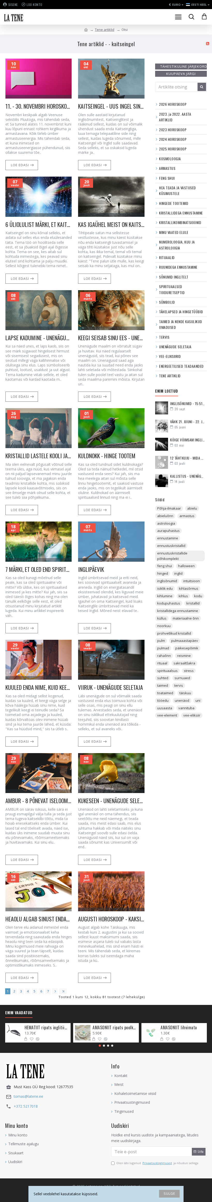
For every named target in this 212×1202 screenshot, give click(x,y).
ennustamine (167, 538)
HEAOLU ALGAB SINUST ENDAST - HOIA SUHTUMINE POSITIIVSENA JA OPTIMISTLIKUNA (38, 919)
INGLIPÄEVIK (91, 569)
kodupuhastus (168, 603)
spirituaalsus (167, 670)
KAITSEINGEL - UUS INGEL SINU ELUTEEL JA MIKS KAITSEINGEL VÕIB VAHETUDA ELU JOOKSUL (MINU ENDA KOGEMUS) (111, 106)
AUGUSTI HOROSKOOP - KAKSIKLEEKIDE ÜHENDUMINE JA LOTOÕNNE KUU (111, 919)
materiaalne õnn (186, 618)
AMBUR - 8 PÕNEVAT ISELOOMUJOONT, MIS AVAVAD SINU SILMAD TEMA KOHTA (38, 800)
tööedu (163, 700)
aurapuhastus (168, 530)
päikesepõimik (186, 648)
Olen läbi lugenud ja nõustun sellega (157, 1163)
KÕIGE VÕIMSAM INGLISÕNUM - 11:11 (187, 440)
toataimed (165, 693)
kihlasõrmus (188, 588)
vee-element (167, 715)
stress (189, 670)
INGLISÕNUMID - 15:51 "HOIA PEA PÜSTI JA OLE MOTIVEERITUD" (187, 403)
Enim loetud (166, 391)
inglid (178, 573)
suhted (162, 678)
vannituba (186, 708)
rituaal (162, 663)
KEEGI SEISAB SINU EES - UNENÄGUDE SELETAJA (111, 338)
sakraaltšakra (184, 663)
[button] (100, 1046)
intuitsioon (191, 581)
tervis (178, 685)
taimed (162, 685)
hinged (162, 573)
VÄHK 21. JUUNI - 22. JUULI (187, 421)
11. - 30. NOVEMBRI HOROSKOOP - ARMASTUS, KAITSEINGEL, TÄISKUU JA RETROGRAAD (38, 106)
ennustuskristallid (171, 545)
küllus (161, 618)
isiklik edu (165, 588)
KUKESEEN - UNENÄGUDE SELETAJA (111, 800)
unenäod (182, 700)
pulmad (163, 648)
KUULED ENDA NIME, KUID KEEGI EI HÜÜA (38, 687)
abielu (192, 508)
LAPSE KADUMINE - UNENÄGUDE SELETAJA (38, 338)
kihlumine (164, 596)
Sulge (169, 1193)
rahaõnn (164, 655)
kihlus (183, 596)
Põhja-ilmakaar (169, 508)
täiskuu (185, 693)
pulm (161, 640)
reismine (184, 655)
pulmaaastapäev (184, 640)
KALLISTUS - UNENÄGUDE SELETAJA (187, 476)
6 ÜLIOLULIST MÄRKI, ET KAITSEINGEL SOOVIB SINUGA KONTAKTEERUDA (38, 224)
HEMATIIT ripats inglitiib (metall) (47, 1027)
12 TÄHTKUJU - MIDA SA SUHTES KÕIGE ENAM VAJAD (187, 458)
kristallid (193, 603)
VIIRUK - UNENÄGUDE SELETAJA (110, 687)
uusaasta (164, 708)
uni (197, 700)
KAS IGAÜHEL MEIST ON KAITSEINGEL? (111, 224)
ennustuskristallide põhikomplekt (172, 556)
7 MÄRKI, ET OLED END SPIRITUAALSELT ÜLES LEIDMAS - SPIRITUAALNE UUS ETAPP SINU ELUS (38, 569)
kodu (198, 596)
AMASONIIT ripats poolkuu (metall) (115, 1027)
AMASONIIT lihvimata (179, 1027)
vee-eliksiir (191, 715)
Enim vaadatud (19, 1012)
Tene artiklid (104, 29)
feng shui (164, 566)
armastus (186, 515)
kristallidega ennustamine (177, 610)
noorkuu (164, 625)
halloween (186, 566)
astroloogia (166, 523)
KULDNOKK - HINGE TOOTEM (106, 456)
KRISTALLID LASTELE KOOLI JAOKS (38, 456)
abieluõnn (165, 515)
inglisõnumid (167, 581)
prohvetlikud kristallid (174, 633)
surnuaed (182, 678)
